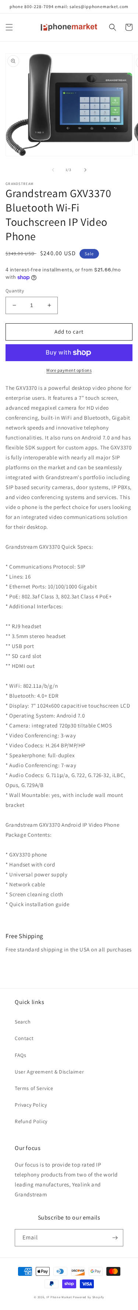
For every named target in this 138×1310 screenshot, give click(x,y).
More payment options (69, 370)
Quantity (15, 291)
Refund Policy (31, 1121)
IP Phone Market (59, 1297)
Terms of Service (34, 1088)
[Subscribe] (115, 1237)
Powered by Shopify (88, 1297)
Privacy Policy (31, 1104)
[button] (9, 27)
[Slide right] (85, 170)
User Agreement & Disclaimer (49, 1071)
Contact (24, 1038)
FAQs (20, 1055)
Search (23, 1021)
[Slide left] (53, 170)
